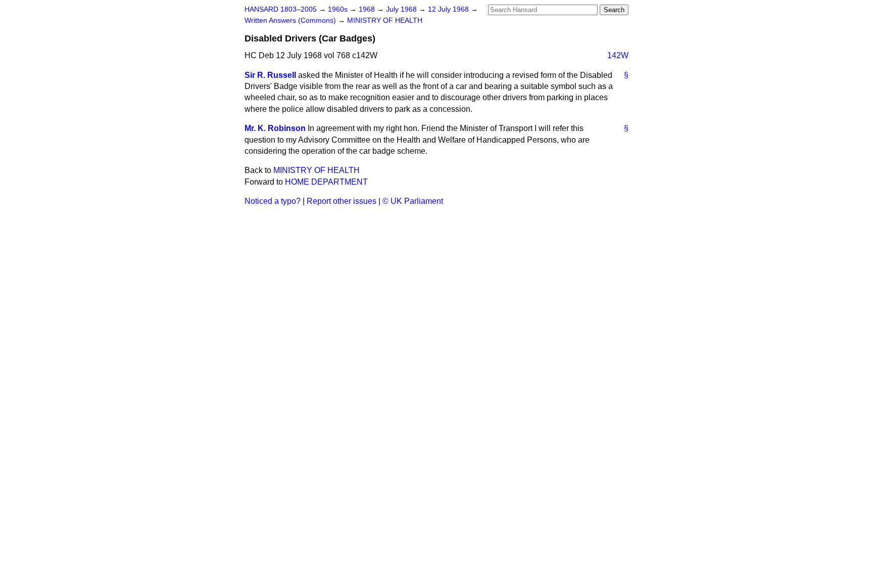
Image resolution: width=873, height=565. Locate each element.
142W (617, 55)
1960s (339, 9)
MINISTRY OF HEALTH (384, 20)
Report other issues (341, 201)
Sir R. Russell (270, 75)
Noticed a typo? (273, 201)
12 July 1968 (449, 9)
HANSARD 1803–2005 (281, 9)
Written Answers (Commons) (291, 20)
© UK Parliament (412, 201)
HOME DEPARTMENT (326, 182)
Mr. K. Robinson (275, 128)
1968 (368, 9)
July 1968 (402, 9)
